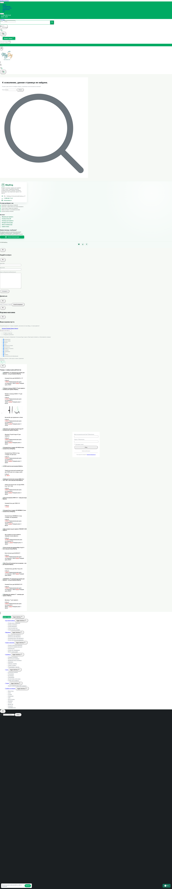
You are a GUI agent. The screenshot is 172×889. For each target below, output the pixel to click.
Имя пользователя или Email (84, 434)
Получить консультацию (12, 237)
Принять (28, 885)
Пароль (79, 439)
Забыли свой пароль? (86, 450)
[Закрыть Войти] (3, 308)
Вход (86, 447)
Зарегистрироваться (91, 454)
